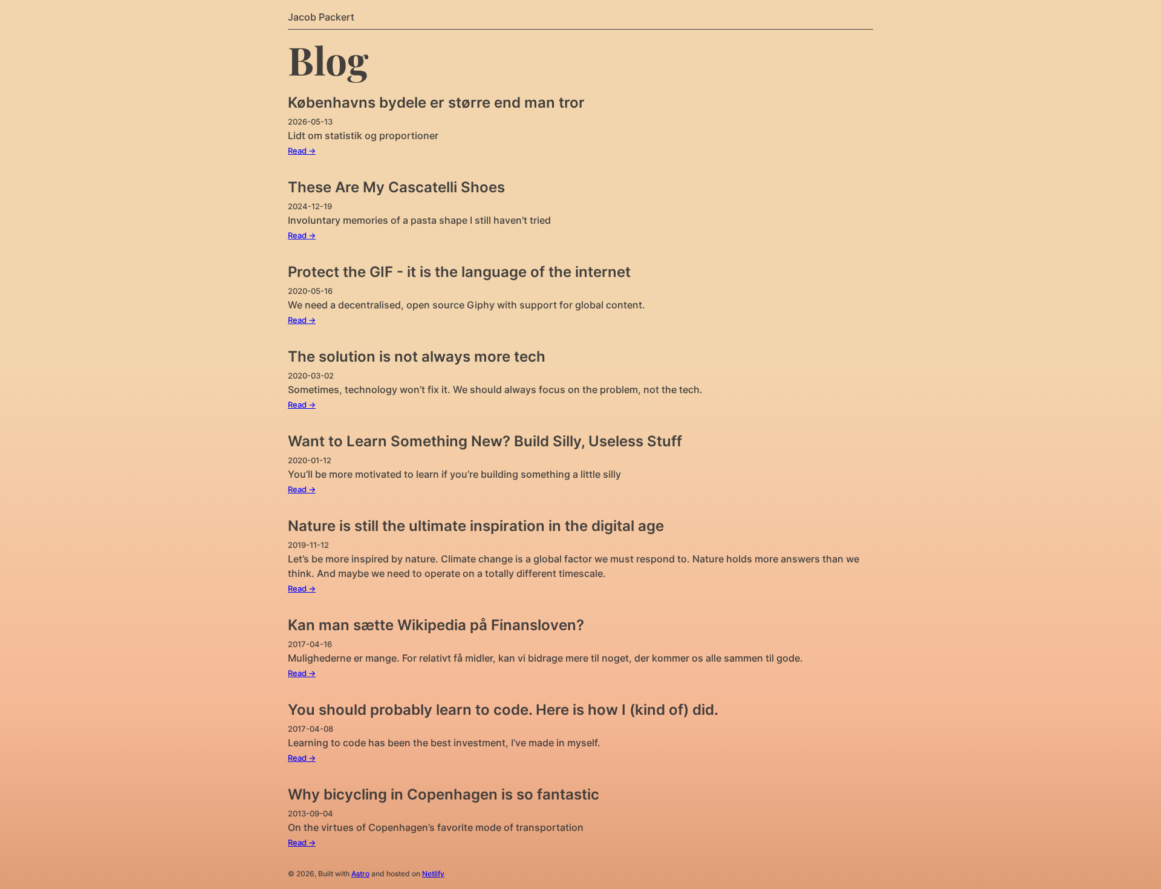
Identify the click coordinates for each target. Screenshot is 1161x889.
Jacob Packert (321, 17)
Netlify (433, 873)
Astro (360, 873)
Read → (302, 150)
